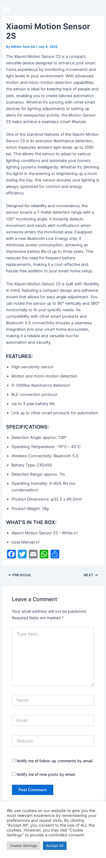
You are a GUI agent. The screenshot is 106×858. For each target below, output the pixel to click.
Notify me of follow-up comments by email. (55, 760)
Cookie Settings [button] (23, 845)
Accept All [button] (54, 845)
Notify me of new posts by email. (46, 774)
